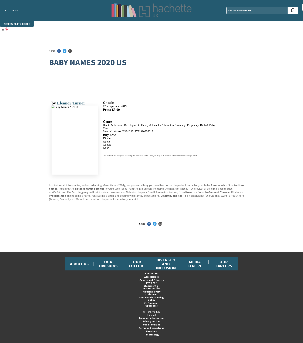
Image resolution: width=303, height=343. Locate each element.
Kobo (106, 147)
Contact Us (151, 273)
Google (107, 144)
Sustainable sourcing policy (151, 298)
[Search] (293, 10)
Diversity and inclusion (166, 264)
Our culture (137, 264)
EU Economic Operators (151, 304)
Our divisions (108, 264)
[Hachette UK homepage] (151, 10)
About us (79, 264)
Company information (151, 318)
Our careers (224, 264)
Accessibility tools (17, 24)
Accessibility (151, 276)
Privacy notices (151, 321)
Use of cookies (151, 324)
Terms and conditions (151, 328)
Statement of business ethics (151, 287)
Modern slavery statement (151, 293)
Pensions (151, 331)
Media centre (194, 264)
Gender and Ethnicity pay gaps (151, 281)
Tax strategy (151, 334)
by (54, 103)
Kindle (106, 138)
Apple (106, 141)
